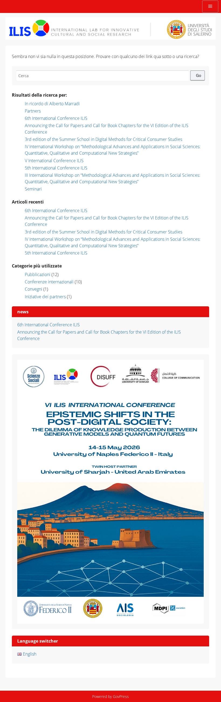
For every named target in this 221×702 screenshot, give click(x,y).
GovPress (121, 696)
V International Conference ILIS (54, 161)
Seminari (33, 189)
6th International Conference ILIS (56, 118)
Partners (33, 111)
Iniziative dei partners (45, 297)
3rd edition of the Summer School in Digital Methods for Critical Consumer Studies (103, 139)
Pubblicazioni (37, 274)
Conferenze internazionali (49, 282)
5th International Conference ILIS (56, 168)
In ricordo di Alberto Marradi (52, 104)
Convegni (33, 289)
